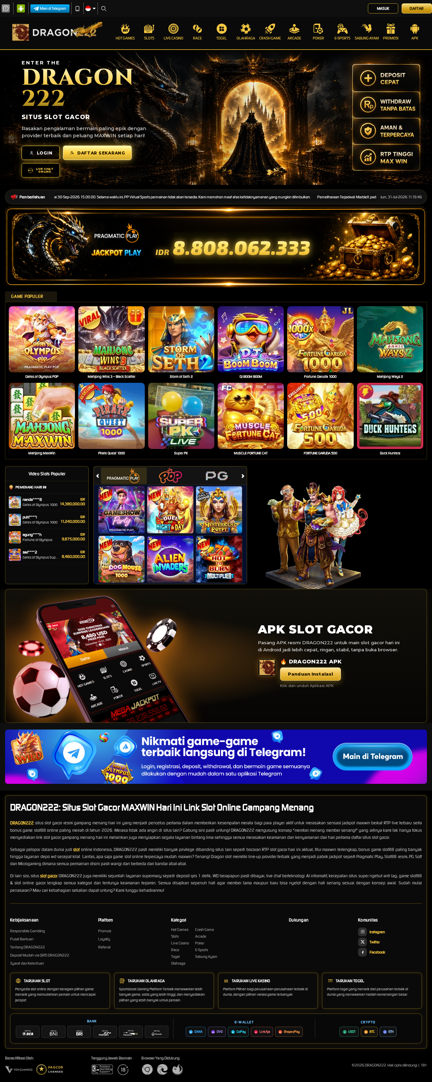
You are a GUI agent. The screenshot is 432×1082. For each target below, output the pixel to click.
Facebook (377, 952)
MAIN (46, 339)
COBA (125, 502)
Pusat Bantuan (21, 939)
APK (414, 38)
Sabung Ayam (367, 38)
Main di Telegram (53, 8)
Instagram (377, 932)
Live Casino (173, 38)
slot (76, 849)
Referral (104, 947)
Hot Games (125, 38)
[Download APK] (267, 667)
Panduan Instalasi (310, 674)
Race (197, 38)
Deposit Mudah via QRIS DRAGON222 (39, 955)
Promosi (390, 38)
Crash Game (270, 38)
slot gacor (48, 875)
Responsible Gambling (27, 931)
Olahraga (246, 38)
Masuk (383, 8)
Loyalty (104, 939)
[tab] (124, 475)
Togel (221, 38)
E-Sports (342, 38)
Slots (149, 38)
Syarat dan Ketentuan (27, 963)
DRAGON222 (22, 822)
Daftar (417, 8)
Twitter (375, 942)
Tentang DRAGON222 (27, 947)
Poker (318, 38)
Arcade (294, 38)
